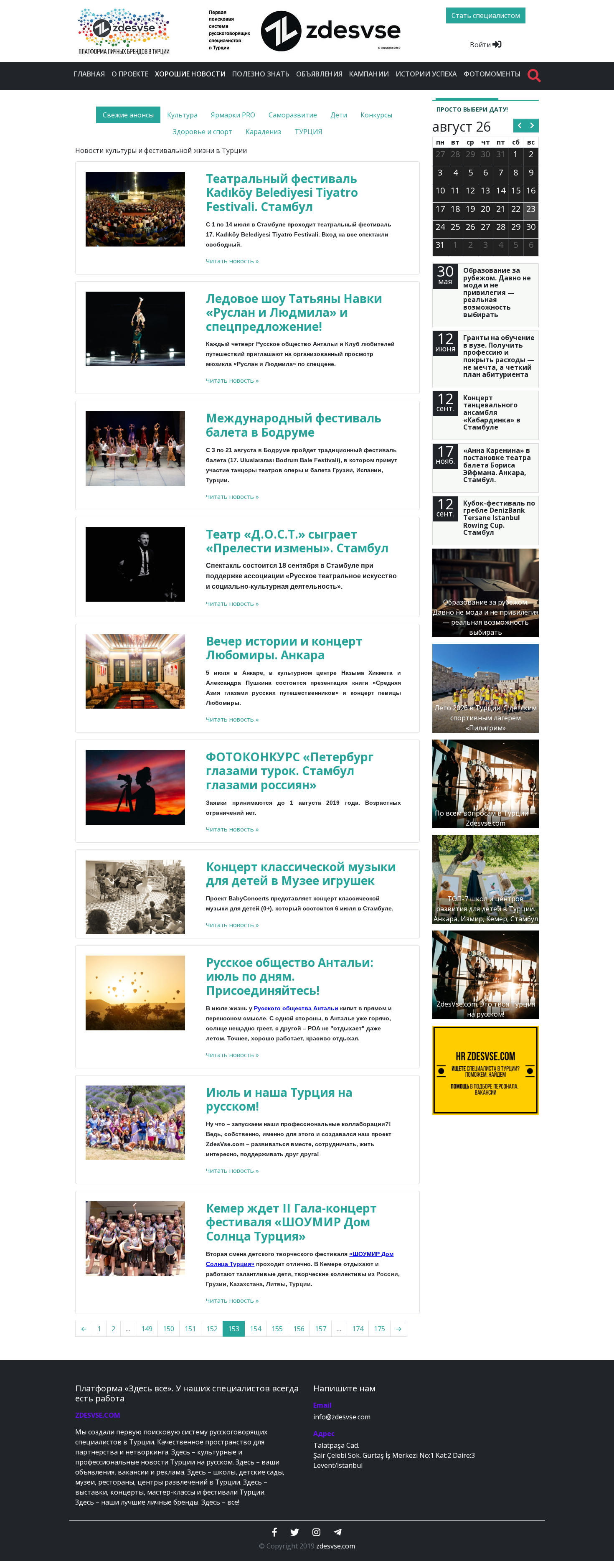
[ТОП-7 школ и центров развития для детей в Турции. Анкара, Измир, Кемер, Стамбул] (485, 878)
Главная (89, 74)
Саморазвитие (293, 114)
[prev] (519, 126)
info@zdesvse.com (341, 1416)
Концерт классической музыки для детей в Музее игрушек (301, 874)
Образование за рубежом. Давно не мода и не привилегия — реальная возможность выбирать (497, 292)
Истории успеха (426, 74)
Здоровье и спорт (202, 131)
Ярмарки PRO (233, 114)
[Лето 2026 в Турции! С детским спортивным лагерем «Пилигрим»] (485, 687)
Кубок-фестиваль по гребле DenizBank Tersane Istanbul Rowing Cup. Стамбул (499, 517)
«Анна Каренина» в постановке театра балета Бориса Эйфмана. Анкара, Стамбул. (497, 465)
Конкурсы (376, 114)
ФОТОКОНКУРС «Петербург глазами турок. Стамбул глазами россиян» (289, 771)
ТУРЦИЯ (308, 131)
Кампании (369, 74)
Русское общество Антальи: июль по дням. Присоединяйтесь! (289, 976)
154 (255, 1328)
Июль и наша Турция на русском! (279, 1099)
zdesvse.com (335, 1546)
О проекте (130, 74)
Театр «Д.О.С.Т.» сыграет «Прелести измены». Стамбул (297, 541)
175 (379, 1328)
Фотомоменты (492, 74)
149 (146, 1328)
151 (190, 1328)
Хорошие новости (192, 74)
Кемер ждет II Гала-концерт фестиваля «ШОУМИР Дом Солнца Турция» (291, 1222)
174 (357, 1328)
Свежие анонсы (128, 114)
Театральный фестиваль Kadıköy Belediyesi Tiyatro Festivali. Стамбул (282, 192)
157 (320, 1328)
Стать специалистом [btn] (486, 15)
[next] (532, 126)
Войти (481, 44)
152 (212, 1328)
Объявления (319, 74)
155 (277, 1328)
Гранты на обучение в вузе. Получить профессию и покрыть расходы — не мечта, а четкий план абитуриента (499, 356)
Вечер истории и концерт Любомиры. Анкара (284, 648)
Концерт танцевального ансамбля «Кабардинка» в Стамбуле (491, 412)
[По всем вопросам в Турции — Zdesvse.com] (485, 783)
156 (298, 1328)
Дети (338, 114)
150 (168, 1328)
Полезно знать (260, 74)
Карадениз (263, 131)
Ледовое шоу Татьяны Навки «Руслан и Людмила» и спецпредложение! (294, 312)
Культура (182, 114)
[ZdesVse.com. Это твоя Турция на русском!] (485, 974)
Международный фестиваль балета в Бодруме (293, 425)
